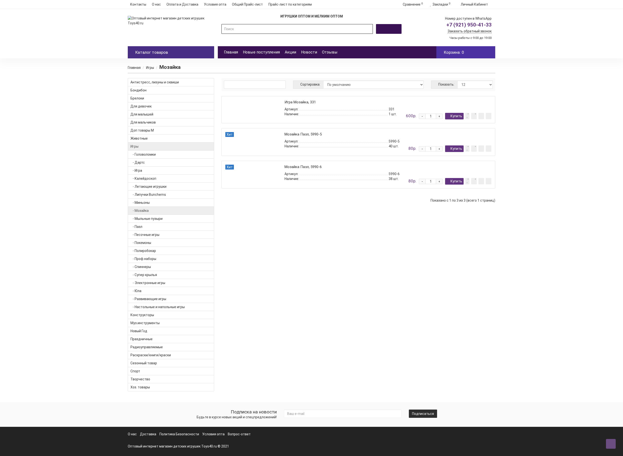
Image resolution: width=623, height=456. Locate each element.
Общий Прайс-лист (247, 4)
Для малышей (141, 114)
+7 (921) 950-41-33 (469, 25)
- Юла (135, 291)
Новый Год (138, 331)
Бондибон (138, 90)
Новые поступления (261, 52)
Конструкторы (142, 315)
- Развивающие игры (148, 299)
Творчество (140, 379)
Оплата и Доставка (182, 4)
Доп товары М (142, 130)
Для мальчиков (143, 122)
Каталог (151, 52)
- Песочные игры (144, 235)
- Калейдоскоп (143, 178)
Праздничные (141, 339)
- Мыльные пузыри (146, 219)
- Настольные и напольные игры (157, 307)
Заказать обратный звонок (470, 31)
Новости (309, 52)
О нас (156, 4)
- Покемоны (140, 243)
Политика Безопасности (179, 434)
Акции (290, 52)
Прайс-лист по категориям (290, 4)
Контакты (138, 4)
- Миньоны (140, 203)
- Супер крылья (143, 275)
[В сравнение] (474, 116)
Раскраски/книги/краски (150, 355)
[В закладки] (467, 116)
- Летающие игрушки (148, 186)
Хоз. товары (140, 387)
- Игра (136, 170)
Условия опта (215, 4)
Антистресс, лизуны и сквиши (154, 82)
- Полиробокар (143, 251)
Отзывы (330, 52)
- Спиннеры (140, 267)
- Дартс (137, 162)
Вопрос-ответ (239, 434)
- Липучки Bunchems (148, 195)
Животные (139, 138)
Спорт (135, 371)
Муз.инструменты (145, 323)
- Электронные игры (147, 283)
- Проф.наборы (143, 259)
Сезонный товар (143, 363)
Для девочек (141, 106)
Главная (231, 52)
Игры (150, 68)
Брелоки (137, 98)
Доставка (148, 434)
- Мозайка (139, 211)
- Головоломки (143, 154)
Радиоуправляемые (146, 347)
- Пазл (136, 227)
